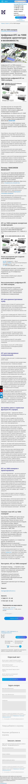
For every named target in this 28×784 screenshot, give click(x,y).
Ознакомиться (3, 783)
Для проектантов (19, 641)
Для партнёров (18, 642)
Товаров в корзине (14, 646)
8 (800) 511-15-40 (5, 631)
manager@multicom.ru (20, 4)
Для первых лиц (9, 641)
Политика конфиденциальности (21, 20)
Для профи (7, 642)
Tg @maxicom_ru (14, 631)
